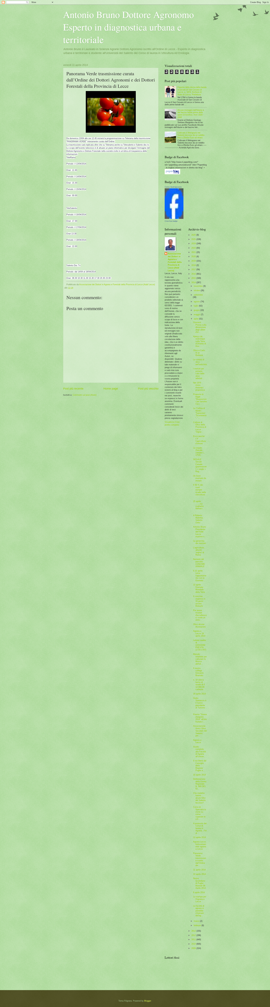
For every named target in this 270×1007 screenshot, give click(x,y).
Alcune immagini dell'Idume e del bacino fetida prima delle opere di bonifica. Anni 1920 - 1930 (191, 113)
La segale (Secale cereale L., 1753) (199, 451)
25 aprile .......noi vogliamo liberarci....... (199, 506)
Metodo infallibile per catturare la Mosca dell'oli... (200, 659)
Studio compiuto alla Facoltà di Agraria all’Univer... (199, 752)
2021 (193, 252)
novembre (198, 286)
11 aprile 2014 (199, 870)
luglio (196, 306)
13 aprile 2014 (199, 837)
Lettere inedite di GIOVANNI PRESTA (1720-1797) (199, 645)
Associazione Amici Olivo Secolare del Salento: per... (200, 731)
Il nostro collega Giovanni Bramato (198, 672)
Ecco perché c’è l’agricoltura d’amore (199, 440)
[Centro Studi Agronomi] (174, 218)
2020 (193, 256)
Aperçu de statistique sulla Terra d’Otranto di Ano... (199, 341)
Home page (110, 388)
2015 (193, 278)
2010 (193, 944)
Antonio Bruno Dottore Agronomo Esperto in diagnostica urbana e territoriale (128, 27)
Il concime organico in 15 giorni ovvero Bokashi (199, 601)
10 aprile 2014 (199, 874)
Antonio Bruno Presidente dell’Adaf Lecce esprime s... (199, 532)
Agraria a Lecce (197, 741)
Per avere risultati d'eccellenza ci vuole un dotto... (200, 615)
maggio (197, 314)
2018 (193, 265)
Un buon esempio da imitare (199, 478)
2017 (193, 269)
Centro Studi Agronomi (173, 187)
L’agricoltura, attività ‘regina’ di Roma (199, 551)
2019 (193, 261)
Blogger (147, 1001)
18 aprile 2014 (199, 694)
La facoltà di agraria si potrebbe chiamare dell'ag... (198, 911)
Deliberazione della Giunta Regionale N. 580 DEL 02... (199, 784)
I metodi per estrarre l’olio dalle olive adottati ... (199, 373)
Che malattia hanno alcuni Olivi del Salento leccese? (199, 798)
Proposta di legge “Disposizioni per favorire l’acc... (200, 399)
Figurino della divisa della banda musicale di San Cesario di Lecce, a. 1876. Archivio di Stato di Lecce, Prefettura (192, 91)
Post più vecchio (148, 388)
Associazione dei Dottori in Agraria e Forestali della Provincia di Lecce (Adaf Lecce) (175, 262)
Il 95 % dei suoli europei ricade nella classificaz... (199, 491)
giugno (197, 310)
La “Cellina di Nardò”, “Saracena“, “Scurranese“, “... (199, 413)
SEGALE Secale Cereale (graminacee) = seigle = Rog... (200, 465)
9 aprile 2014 (199, 892)
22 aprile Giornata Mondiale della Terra (199, 588)
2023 (193, 248)
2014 (193, 282)
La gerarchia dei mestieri (199, 542)
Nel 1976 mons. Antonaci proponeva (199, 386)
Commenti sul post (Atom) (84, 395)
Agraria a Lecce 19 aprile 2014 (199, 633)
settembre (198, 295)
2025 (193, 239)
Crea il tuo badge (171, 221)
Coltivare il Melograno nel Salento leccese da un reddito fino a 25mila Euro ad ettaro (191, 135)
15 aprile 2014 (199, 775)
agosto (197, 301)
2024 (193, 243)
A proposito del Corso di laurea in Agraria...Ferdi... (200, 828)
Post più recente (73, 388)
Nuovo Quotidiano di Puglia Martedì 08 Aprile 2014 (199, 883)
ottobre (197, 290)
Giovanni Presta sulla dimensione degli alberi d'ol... (199, 327)
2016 (193, 274)
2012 (193, 935)
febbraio (198, 925)
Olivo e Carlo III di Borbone (199, 352)
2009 (193, 948)
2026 (193, 235)
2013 (193, 931)
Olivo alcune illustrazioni (199, 625)
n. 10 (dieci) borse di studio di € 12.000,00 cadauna (199, 685)
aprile (196, 319)
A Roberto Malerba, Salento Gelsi (198, 519)
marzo (197, 921)
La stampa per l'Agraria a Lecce (199, 899)
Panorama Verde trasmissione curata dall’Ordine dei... (199, 859)
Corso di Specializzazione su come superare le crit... (199, 813)
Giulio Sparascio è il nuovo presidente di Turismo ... (199, 704)
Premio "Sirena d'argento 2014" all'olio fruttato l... (200, 718)
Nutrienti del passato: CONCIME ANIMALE (199, 563)
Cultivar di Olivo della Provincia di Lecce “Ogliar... (199, 427)
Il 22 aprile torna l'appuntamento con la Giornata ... (199, 576)
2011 (193, 939)
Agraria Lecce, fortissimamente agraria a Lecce (199, 845)
